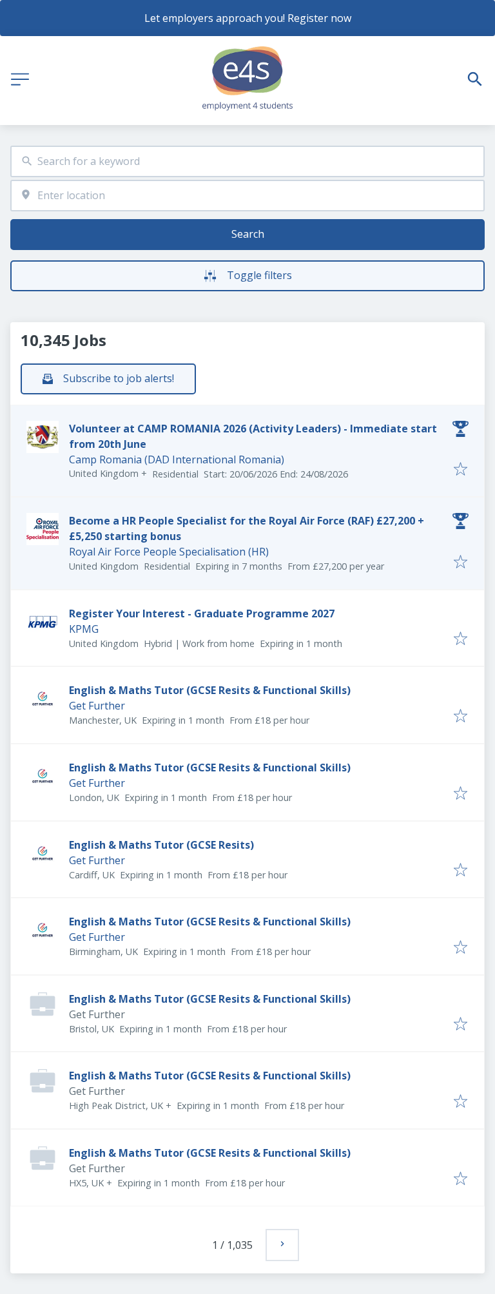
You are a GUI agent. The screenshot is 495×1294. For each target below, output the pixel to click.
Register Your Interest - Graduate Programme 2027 (202, 613)
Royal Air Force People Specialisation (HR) (169, 552)
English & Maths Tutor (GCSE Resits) (161, 845)
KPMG (84, 629)
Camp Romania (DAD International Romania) (176, 459)
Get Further (97, 706)
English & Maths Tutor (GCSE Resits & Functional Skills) (210, 690)
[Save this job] (460, 470)
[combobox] (247, 161)
